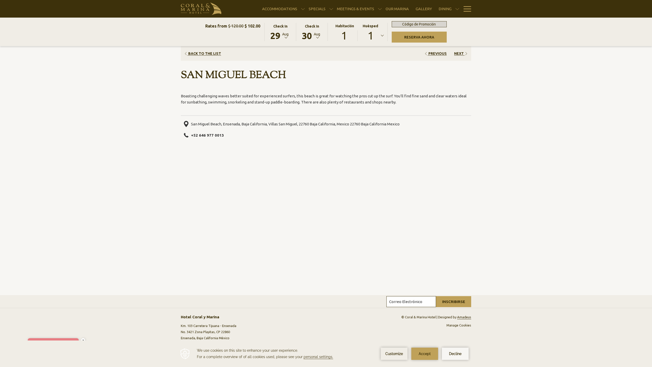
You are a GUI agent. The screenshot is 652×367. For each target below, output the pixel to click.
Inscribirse (453, 301)
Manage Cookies (458, 325)
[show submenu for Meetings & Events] (379, 9)
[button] (280, 31)
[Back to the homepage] (201, 9)
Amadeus (464, 317)
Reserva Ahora (425, 37)
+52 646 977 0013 (207, 135)
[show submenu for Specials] (331, 9)
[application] (326, 353)
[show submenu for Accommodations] (303, 9)
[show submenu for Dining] (457, 9)
